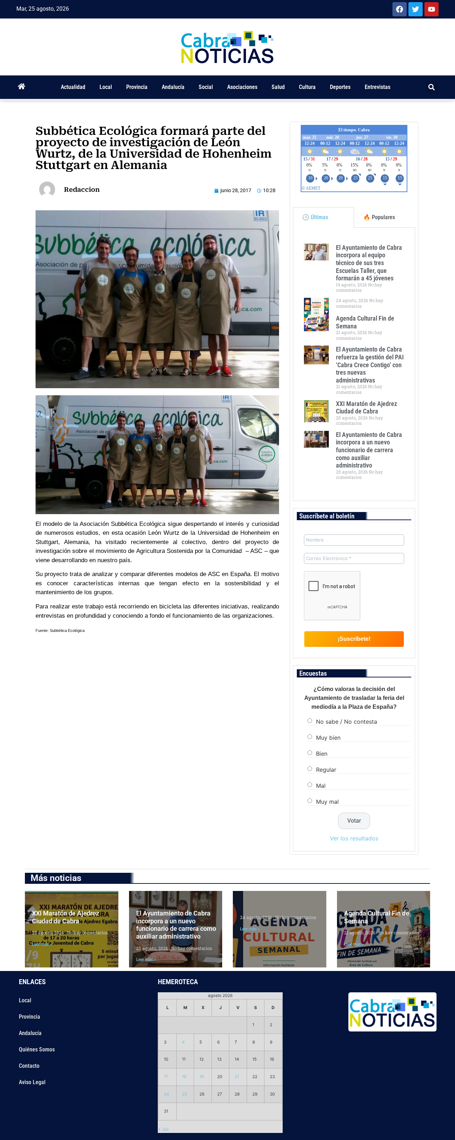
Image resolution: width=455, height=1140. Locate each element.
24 (166, 1094)
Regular (326, 769)
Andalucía (173, 87)
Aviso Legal (32, 1082)
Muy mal (327, 801)
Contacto (29, 1065)
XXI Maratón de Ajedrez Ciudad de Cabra (366, 407)
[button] (432, 87)
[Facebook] (399, 9)
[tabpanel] (354, 364)
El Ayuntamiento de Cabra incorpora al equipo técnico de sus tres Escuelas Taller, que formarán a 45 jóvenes (369, 263)
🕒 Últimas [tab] (315, 217)
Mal (321, 785)
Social (206, 87)
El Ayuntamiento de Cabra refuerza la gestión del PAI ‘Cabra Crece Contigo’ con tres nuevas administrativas (370, 364)
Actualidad (73, 87)
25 (184, 1094)
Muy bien (328, 737)
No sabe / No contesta (346, 721)
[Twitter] (415, 9)
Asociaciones (242, 87)
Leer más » (42, 944)
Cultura (307, 87)
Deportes (340, 87)
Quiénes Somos (37, 1049)
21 (237, 1076)
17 (166, 1076)
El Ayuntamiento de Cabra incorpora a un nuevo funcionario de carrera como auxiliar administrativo (369, 450)
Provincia (137, 87)
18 (184, 1076)
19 (201, 1076)
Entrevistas (377, 87)
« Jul (163, 1129)
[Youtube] (431, 9)
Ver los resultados (354, 838)
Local (106, 87)
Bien (321, 753)
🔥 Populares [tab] (379, 217)
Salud (278, 87)
